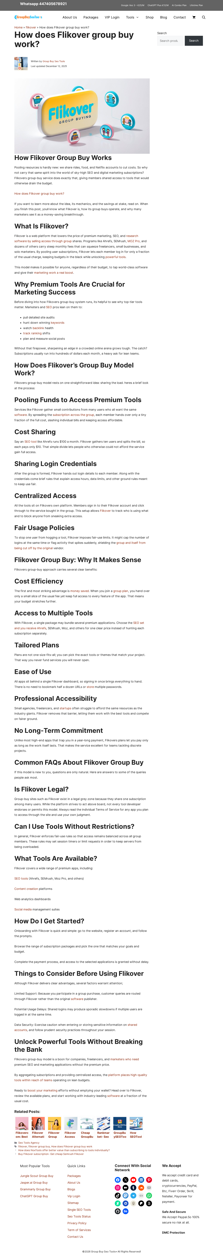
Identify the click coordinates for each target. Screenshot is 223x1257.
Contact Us (75, 1236)
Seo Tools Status (79, 1216)
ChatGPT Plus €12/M (158, 5)
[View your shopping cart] (194, 17)
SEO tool (30, 441)
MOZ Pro (133, 241)
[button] (204, 17)
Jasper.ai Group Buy (34, 1182)
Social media (23, 909)
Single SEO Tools (79, 1209)
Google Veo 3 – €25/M (132, 5)
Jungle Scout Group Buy (36, 1176)
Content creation (26, 889)
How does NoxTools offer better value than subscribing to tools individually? (64, 1150)
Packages (90, 17)
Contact (180, 17)
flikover (31, 27)
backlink (38, 328)
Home (18, 27)
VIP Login (112, 17)
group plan (120, 591)
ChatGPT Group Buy (34, 1196)
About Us (70, 17)
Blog (163, 17)
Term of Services (79, 1230)
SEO (49, 307)
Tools (130, 17)
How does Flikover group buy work (71, 1146)
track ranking (32, 333)
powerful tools (115, 257)
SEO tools (21, 878)
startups (65, 708)
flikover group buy (39, 1146)
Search (162, 33)
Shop (150, 17)
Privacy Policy (77, 1223)
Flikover (105, 510)
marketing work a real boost (53, 272)
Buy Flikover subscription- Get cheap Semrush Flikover (51, 1154)
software (20, 414)
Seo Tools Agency (29, 1142)
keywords (57, 322)
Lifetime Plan (196, 5)
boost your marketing (42, 1090)
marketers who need (124, 1059)
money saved (79, 591)
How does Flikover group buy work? (39, 193)
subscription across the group (73, 414)
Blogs (71, 1189)
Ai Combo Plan (179, 5)
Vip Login (73, 1196)
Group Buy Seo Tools (54, 61)
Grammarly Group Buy (35, 1189)
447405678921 (53, 4)
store (90, 687)
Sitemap (73, 1203)
